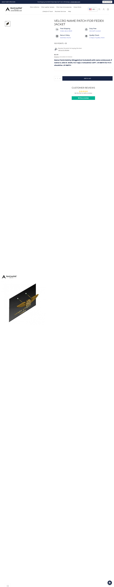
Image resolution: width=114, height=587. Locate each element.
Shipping (56, 57)
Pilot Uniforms (34, 7)
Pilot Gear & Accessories (64, 7)
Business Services (60, 11)
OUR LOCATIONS (107, 2)
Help (69, 11)
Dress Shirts (77, 7)
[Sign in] (104, 9)
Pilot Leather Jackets (47, 7)
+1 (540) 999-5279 (75, 2)
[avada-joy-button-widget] (110, 583)
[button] (99, 9)
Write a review (83, 98)
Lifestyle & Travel (47, 11)
